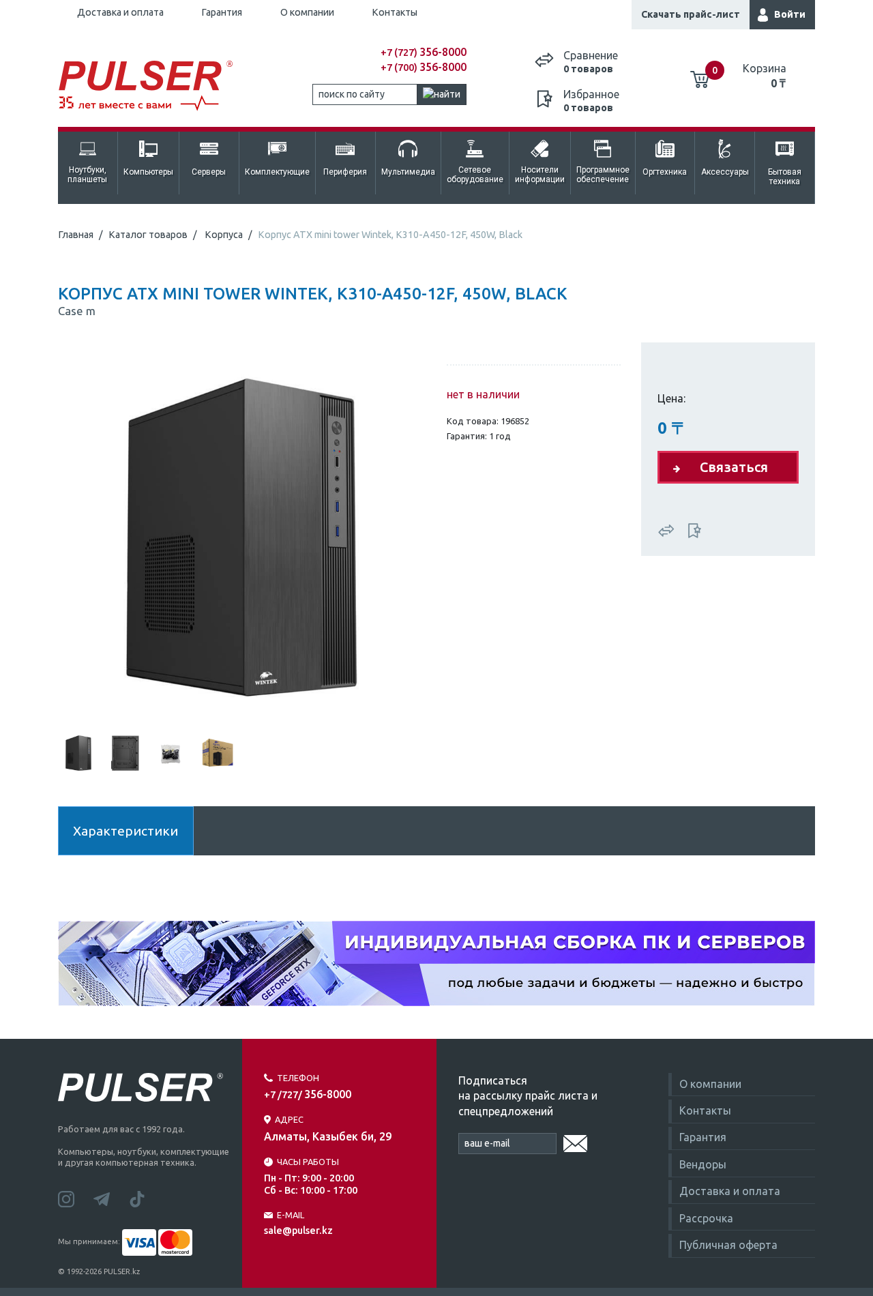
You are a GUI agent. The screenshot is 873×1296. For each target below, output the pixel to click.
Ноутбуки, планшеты (87, 174)
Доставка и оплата (120, 12)
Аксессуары (725, 172)
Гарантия (221, 12)
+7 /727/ (307, 1094)
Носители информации (540, 174)
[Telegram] (111, 1198)
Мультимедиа (408, 172)
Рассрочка (706, 1218)
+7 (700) (424, 67)
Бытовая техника (784, 176)
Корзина (764, 75)
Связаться (734, 467)
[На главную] (153, 86)
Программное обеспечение (603, 174)
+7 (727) (424, 52)
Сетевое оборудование (475, 174)
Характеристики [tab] (125, 830)
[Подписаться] (575, 1141)
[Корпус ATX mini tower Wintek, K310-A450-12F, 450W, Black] (242, 536)
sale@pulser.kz (298, 1230)
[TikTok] (145, 1198)
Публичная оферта (728, 1245)
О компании (307, 12)
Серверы (209, 172)
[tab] (78, 752)
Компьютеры (148, 172)
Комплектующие (277, 172)
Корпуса (224, 234)
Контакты (394, 12)
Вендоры (702, 1164)
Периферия (345, 172)
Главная (75, 234)
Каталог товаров (148, 234)
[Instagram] (75, 1198)
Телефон (298, 1078)
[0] (699, 74)
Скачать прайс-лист (690, 14)
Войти (789, 14)
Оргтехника (664, 172)
